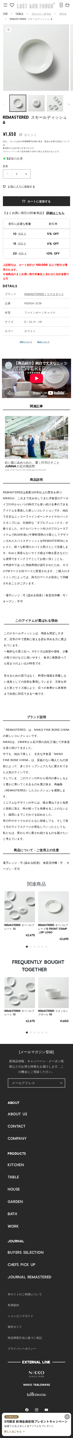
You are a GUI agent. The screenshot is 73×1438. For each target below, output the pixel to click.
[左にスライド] (4, 104)
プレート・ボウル (41, 13)
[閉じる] (67, 1416)
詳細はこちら (55, 213)
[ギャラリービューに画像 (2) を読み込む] (36, 103)
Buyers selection (26, 1252)
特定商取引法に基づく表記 (25, 1338)
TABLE (19, 13)
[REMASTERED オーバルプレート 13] (19, 906)
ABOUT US (17, 1113)
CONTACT (17, 1126)
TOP (5, 13)
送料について (26, 341)
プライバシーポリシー (22, 1348)
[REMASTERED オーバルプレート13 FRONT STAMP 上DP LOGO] (53, 906)
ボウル (63, 13)
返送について (43, 341)
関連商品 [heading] (36, 883)
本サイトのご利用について (25, 1294)
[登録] (60, 1083)
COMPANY (17, 1138)
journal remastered (30, 1276)
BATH (12, 1213)
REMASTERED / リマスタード (44, 294)
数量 (5, 166)
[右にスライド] (68, 104)
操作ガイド (15, 1327)
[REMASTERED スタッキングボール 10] (53, 992)
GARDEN (15, 1201)
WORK (13, 1226)
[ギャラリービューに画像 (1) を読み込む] (18, 103)
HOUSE (14, 1189)
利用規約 (13, 1305)
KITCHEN (16, 1164)
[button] (19, 186)
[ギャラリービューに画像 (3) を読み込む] (55, 103)
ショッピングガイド (20, 1316)
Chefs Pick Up (22, 1264)
